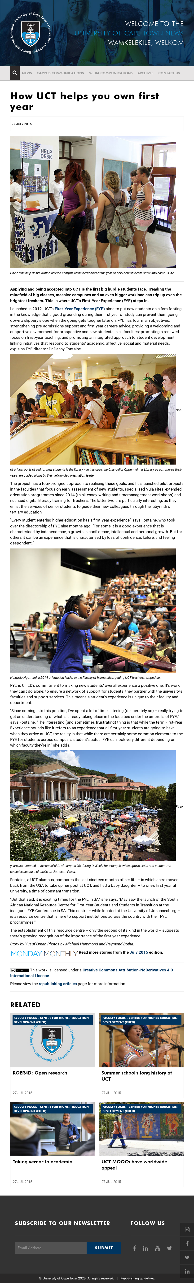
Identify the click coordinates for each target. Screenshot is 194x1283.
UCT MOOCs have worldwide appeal (134, 1165)
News (27, 73)
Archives (145, 73)
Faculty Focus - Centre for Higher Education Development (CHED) (51, 1020)
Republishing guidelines (137, 1278)
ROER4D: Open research (40, 1073)
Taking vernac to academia (42, 1162)
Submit (104, 1247)
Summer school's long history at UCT (136, 1076)
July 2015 (139, 952)
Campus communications (60, 73)
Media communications (111, 73)
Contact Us (169, 73)
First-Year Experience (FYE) (80, 308)
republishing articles (58, 983)
